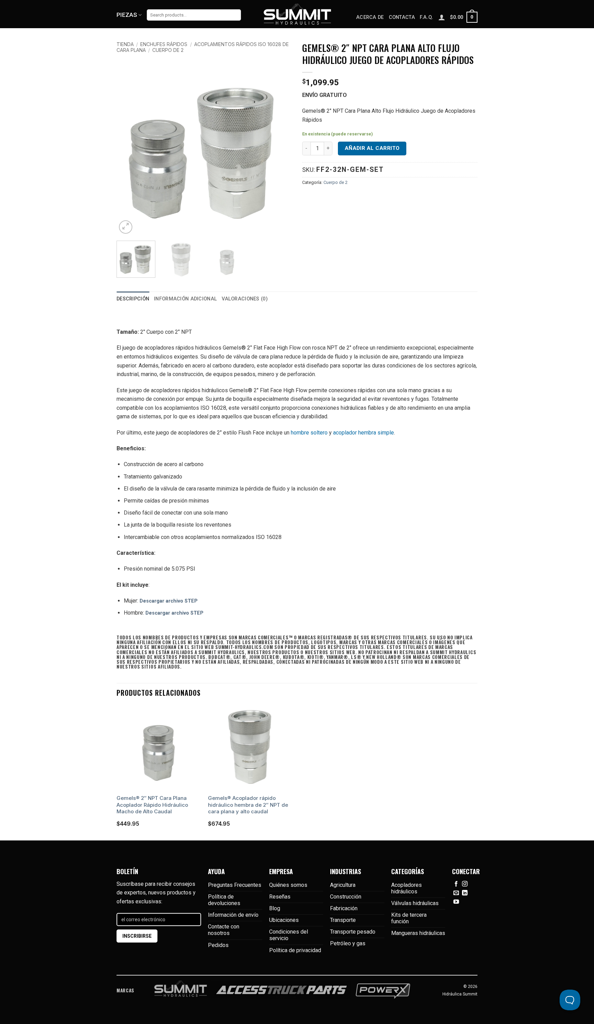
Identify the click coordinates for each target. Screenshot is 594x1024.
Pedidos (218, 945)
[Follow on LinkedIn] (465, 893)
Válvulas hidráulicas (415, 903)
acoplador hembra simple (363, 432)
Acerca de (370, 17)
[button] (463, 17)
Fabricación (344, 908)
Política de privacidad (295, 950)
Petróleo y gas (347, 943)
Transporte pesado (352, 931)
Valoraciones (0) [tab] (245, 299)
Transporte (343, 920)
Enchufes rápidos (163, 44)
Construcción (345, 896)
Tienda (125, 44)
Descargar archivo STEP (169, 601)
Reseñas (279, 896)
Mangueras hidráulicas (418, 933)
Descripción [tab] (133, 299)
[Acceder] (441, 17)
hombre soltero (309, 432)
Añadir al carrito (372, 148)
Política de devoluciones (224, 899)
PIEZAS (127, 14)
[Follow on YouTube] (456, 902)
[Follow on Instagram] (465, 884)
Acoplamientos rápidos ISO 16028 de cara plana (203, 47)
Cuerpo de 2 (168, 50)
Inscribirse (137, 936)
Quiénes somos (288, 885)
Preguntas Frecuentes (234, 885)
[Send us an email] (456, 893)
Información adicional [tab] (185, 299)
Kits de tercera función (409, 918)
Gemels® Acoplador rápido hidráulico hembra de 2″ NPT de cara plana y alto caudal (248, 805)
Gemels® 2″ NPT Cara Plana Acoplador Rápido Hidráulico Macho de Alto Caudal (152, 805)
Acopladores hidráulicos (406, 888)
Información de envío (233, 915)
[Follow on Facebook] (456, 884)
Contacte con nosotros (223, 929)
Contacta (402, 17)
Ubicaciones (284, 920)
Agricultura (342, 885)
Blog (274, 908)
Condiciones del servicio (288, 935)
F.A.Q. (426, 17)
